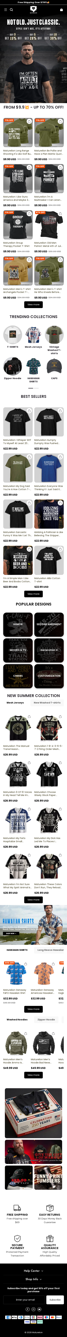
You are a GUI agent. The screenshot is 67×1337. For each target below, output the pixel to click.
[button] (5, 9)
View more (33, 304)
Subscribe (55, 1299)
